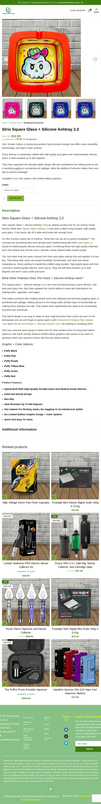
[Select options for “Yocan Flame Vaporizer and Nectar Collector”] (4, 623)
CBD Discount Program (28, 737)
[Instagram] (66, 736)
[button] (50, 139)
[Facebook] (66, 730)
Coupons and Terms (88, 796)
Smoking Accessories (34, 123)
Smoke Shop (15, 123)
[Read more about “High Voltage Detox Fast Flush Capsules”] (4, 497)
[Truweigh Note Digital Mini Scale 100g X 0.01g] (75, 602)
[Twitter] (66, 743)
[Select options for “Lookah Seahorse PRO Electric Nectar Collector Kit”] (4, 557)
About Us (47, 719)
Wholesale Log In (29, 730)
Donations (29, 718)
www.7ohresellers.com (69, 2)
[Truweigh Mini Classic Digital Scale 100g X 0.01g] (75, 476)
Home (4, 123)
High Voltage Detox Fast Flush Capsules (25, 502)
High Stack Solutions (31, 800)
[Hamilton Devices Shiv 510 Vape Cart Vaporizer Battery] (75, 663)
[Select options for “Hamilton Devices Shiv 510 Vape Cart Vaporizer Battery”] (53, 684)
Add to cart (15, 198)
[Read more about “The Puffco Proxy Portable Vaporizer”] (4, 684)
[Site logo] (8, 10)
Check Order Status (27, 746)
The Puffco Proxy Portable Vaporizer (26, 689)
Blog (46, 734)
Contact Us (48, 739)
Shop (46, 724)
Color (5, 185)
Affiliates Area (28, 723)
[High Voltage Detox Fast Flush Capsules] (26, 476)
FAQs (47, 729)
